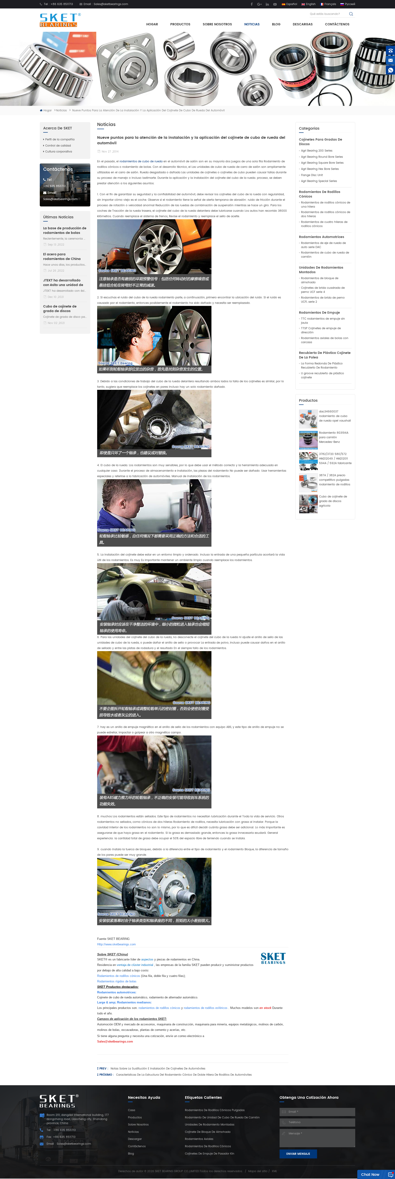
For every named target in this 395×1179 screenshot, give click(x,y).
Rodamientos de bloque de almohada (319, 280)
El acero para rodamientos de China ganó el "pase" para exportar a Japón (62, 256)
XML (274, 1171)
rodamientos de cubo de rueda (141, 161)
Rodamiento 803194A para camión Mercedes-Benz (333, 437)
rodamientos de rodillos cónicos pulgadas (215, 1110)
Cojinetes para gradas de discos (320, 142)
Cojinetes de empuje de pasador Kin (209, 1154)
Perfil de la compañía (60, 139)
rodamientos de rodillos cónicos (208, 1146)
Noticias (252, 24)
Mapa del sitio (257, 1171)
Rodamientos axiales (199, 1139)
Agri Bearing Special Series (319, 181)
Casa (131, 1110)
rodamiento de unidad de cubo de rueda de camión (222, 1117)
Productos (180, 24)
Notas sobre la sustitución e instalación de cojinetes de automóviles (158, 1069)
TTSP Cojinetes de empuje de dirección (321, 330)
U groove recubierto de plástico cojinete (322, 376)
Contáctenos (337, 24)
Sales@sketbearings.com (111, 4)
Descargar (135, 1139)
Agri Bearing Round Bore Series (322, 157)
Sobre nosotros (217, 24)
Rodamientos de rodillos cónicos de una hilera (325, 205)
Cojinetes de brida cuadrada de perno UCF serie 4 (323, 290)
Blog (276, 24)
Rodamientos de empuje (319, 312)
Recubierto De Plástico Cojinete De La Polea (325, 355)
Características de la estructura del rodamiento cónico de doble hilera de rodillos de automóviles (184, 1075)
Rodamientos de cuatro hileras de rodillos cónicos (324, 224)
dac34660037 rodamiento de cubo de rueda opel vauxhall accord (335, 416)
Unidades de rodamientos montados (321, 270)
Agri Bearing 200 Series (316, 151)
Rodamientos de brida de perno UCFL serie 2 (323, 300)
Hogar (152, 24)
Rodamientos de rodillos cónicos (319, 194)
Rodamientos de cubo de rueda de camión (325, 255)
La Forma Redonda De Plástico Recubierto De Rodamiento (322, 366)
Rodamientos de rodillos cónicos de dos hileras (325, 214)
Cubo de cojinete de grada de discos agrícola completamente (333, 501)
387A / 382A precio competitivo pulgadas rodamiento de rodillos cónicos (334, 480)
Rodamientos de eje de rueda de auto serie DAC (323, 245)
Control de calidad (58, 146)
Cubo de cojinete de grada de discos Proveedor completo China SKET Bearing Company (60, 308)
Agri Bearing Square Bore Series (322, 163)
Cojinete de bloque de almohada (207, 1132)
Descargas (303, 24)
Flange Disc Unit (312, 175)
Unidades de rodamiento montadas (209, 1125)
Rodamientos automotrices (321, 237)
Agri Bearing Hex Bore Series (320, 169)
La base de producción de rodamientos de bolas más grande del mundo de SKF (64, 230)
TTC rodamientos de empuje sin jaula (323, 321)
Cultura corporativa (58, 152)
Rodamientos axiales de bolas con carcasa (324, 340)
